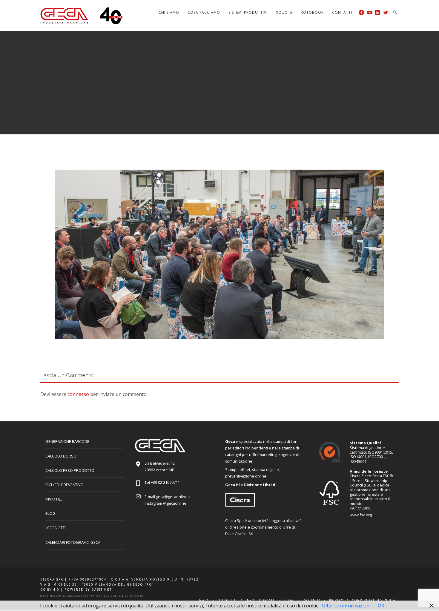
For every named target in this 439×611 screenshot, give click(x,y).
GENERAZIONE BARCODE (67, 441)
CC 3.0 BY (137, 596)
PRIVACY (336, 600)
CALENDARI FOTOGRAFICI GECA (72, 542)
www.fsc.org (361, 515)
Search (395, 12)
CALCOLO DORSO (60, 456)
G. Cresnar (71, 596)
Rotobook (312, 12)
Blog (50, 513)
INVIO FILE (54, 499)
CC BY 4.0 (49, 589)
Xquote (284, 12)
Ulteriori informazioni (346, 605)
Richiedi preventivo (64, 484)
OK (381, 605)
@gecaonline (174, 503)
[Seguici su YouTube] (369, 12)
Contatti (342, 12)
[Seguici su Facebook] (361, 12)
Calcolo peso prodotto (69, 470)
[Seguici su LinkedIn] (377, 12)
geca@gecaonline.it (173, 496)
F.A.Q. (204, 600)
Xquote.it (227, 600)
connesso (78, 394)
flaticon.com (100, 596)
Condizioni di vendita (373, 600)
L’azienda (311, 600)
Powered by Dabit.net (88, 589)
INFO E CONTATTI (261, 600)
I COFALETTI (55, 527)
